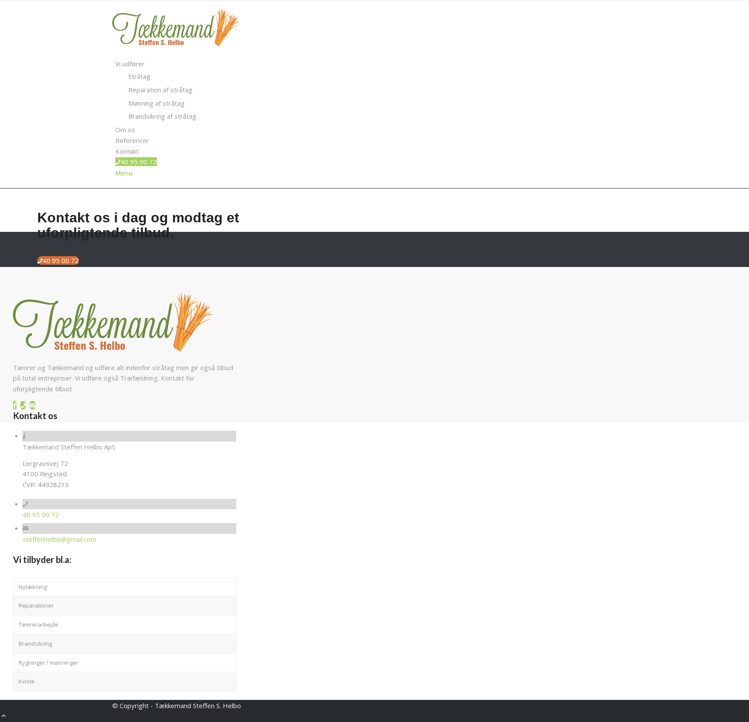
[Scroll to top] (3, 716)
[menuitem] (376, 90)
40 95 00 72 (41, 514)
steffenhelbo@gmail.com (59, 539)
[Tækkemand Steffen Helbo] (177, 53)
